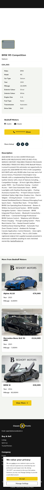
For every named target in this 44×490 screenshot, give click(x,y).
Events (4, 456)
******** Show (23, 132)
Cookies (12, 487)
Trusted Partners (7, 446)
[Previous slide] (3, 277)
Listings (4, 440)
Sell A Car (5, 443)
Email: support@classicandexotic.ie (12, 431)
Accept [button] (22, 478)
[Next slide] (40, 277)
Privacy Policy (29, 487)
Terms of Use (20, 487)
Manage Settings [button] (22, 483)
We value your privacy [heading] (18, 459)
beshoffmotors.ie (16, 241)
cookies (13, 463)
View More (21, 403)
